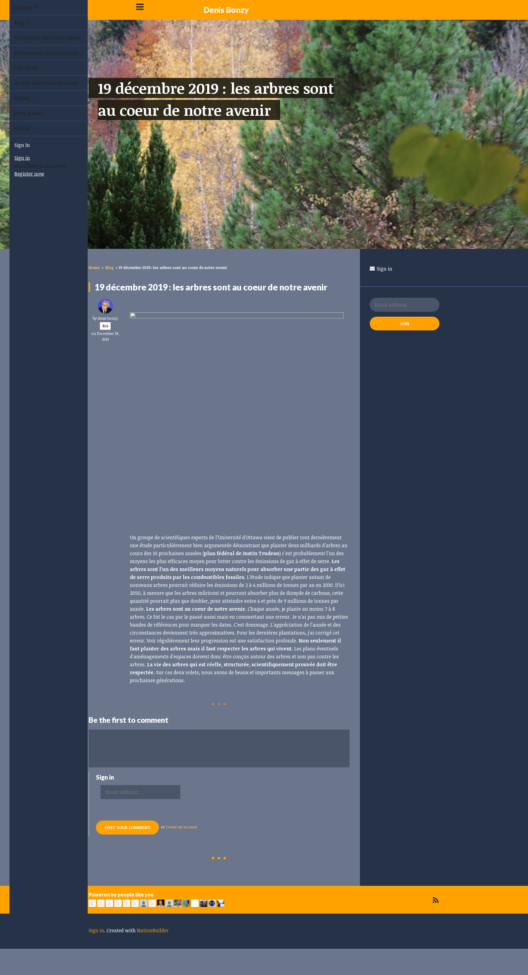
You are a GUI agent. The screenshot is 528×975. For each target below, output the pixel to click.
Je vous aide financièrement (39, 83)
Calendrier (19, 67)
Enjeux (15, 98)
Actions (16, 7)
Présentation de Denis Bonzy (39, 52)
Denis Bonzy (226, 10)
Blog (12, 22)
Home (94, 267)
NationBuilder (153, 930)
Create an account (181, 826)
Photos (15, 128)
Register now (22, 173)
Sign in (15, 158)
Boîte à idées (21, 113)
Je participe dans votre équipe (40, 37)
